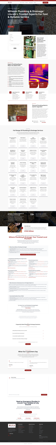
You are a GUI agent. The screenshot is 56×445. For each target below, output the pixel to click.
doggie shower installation (39, 274)
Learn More (12, 158)
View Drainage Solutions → (32, 268)
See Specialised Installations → (32, 277)
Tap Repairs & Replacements (21, 430)
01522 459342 (45, 0)
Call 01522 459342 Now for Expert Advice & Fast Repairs (28, 254)
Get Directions (44, 394)
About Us (26, 2)
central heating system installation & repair (20, 271)
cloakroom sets (33, 272)
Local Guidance (41, 431)
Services (23, 2)
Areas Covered (31, 2)
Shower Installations (20, 431)
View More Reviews (28, 370)
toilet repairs (18, 261)
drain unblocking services (41, 261)
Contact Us (40, 433)
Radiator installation (16, 273)
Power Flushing (30, 431)
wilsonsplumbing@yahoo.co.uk (37, 0)
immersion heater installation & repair (42, 276)
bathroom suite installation (39, 271)
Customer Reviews (41, 430)
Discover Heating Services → (11, 279)
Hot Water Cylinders (31, 432)
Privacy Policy (25, 443)
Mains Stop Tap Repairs (21, 432)
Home (21, 2)
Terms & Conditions (30, 443)
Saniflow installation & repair (40, 273)
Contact (35, 2)
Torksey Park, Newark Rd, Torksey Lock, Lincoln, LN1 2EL (15, 0)
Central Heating (30, 430)
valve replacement (22, 273)
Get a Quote (45, 2)
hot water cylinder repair (17, 275)
